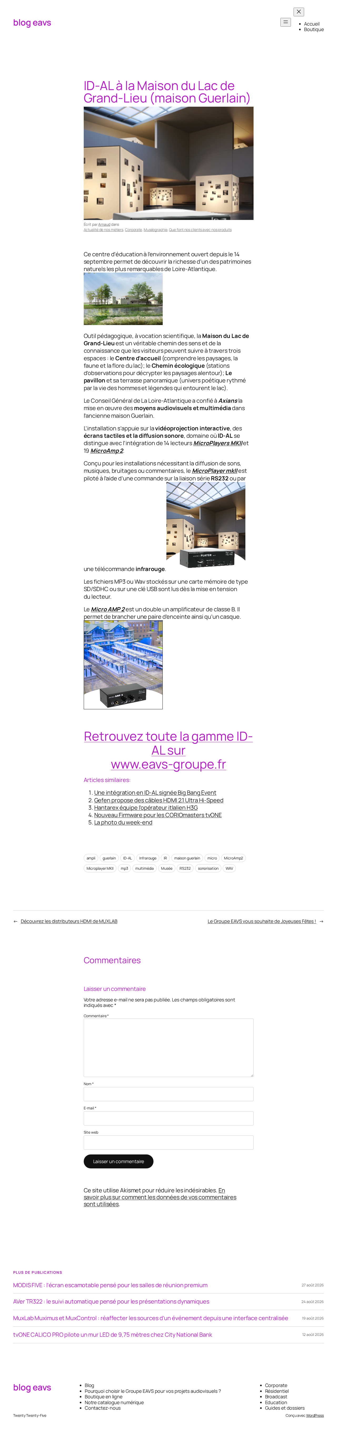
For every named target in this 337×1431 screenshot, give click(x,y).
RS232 (185, 868)
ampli (91, 857)
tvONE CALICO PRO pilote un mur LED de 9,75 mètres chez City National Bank (112, 1335)
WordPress (315, 1415)
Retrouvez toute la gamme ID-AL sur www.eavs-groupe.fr (168, 749)
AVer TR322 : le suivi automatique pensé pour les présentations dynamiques (111, 1302)
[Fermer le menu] (299, 12)
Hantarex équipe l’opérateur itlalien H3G (146, 808)
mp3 (124, 868)
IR (165, 857)
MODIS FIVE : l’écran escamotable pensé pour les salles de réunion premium (110, 1285)
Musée (166, 868)
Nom (89, 1084)
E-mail (90, 1108)
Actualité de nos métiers (103, 229)
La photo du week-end (123, 822)
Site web (91, 1132)
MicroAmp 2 (106, 451)
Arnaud (104, 224)
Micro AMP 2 (108, 609)
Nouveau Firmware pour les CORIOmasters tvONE (158, 815)
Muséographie (155, 229)
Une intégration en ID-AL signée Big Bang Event (155, 792)
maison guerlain (187, 857)
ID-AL (127, 857)
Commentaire (96, 1015)
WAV (229, 868)
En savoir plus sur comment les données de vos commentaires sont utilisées (160, 1197)
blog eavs (32, 22)
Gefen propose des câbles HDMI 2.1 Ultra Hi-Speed (159, 800)
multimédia (144, 868)
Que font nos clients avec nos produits (200, 229)
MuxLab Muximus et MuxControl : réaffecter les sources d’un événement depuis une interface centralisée (150, 1318)
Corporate (133, 229)
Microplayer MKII (100, 868)
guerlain (109, 857)
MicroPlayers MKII (217, 443)
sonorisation (208, 868)
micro (212, 857)
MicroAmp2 (233, 857)
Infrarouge (147, 857)
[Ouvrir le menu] (285, 22)
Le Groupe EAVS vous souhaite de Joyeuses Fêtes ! (262, 921)
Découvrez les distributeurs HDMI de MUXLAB (69, 921)
